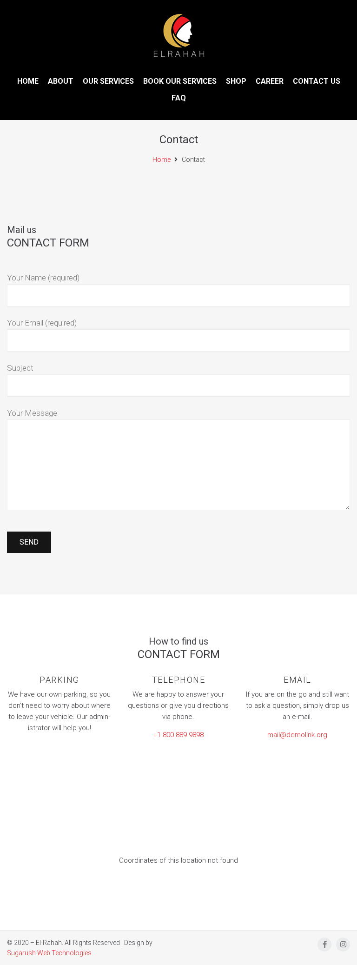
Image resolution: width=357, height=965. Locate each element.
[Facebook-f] (324, 945)
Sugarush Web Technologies (49, 953)
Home (161, 159)
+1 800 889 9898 (178, 735)
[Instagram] (343, 945)
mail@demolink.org (297, 735)
